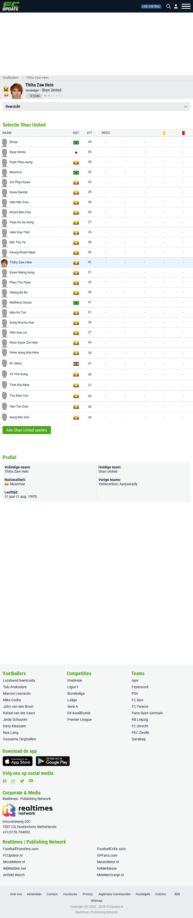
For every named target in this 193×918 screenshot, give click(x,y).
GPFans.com (107, 855)
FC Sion (137, 700)
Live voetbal (151, 6)
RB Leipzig (140, 720)
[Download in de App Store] (18, 761)
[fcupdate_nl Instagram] (13, 781)
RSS (177, 894)
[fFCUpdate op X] (22, 781)
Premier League (79, 720)
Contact (52, 894)
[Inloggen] (174, 6)
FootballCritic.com (111, 849)
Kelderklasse (107, 868)
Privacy (88, 894)
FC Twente (140, 706)
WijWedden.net (14, 868)
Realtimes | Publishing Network (96, 912)
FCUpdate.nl (12, 855)
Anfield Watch (14, 875)
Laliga (72, 700)
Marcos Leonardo (17, 693)
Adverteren (34, 894)
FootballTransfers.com (20, 849)
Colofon (160, 894)
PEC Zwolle (140, 733)
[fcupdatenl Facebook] (5, 781)
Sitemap (96, 900)
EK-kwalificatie (78, 713)
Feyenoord (140, 687)
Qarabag (139, 739)
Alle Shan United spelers (26, 430)
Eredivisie (74, 680)
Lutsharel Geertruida (19, 680)
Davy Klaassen (14, 726)
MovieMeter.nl (14, 862)
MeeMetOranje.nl (110, 875)
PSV (135, 693)
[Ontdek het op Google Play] (53, 761)
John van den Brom (18, 706)
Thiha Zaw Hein (37, 77)
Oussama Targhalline (19, 739)
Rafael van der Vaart (19, 713)
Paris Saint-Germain (147, 713)
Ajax (135, 680)
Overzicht (13, 106)
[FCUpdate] (11, 6)
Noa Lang (10, 733)
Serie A (72, 706)
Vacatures (70, 894)
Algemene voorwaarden (115, 894)
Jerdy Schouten (15, 720)
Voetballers (11, 77)
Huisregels (143, 894)
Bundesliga (76, 693)
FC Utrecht (140, 726)
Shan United (51, 90)
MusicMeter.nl (108, 862)
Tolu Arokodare (15, 687)
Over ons (16, 894)
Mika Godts (12, 700)
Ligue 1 (73, 687)
